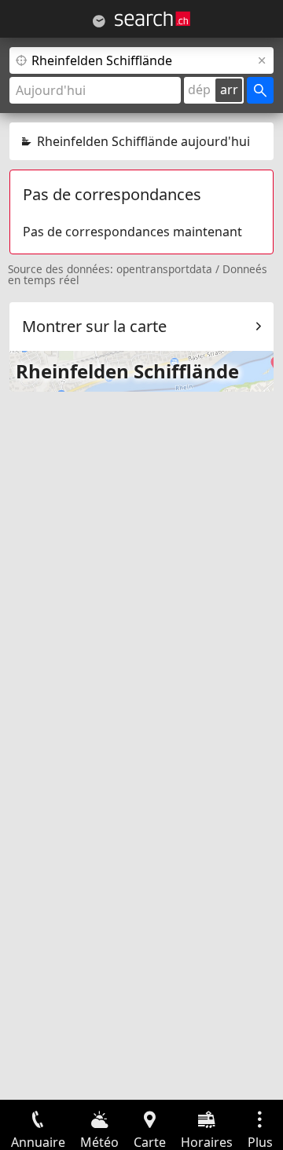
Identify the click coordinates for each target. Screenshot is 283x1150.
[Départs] (99, 21)
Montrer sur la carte (94, 326)
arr (229, 89)
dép (199, 89)
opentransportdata (164, 268)
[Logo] (152, 19)
